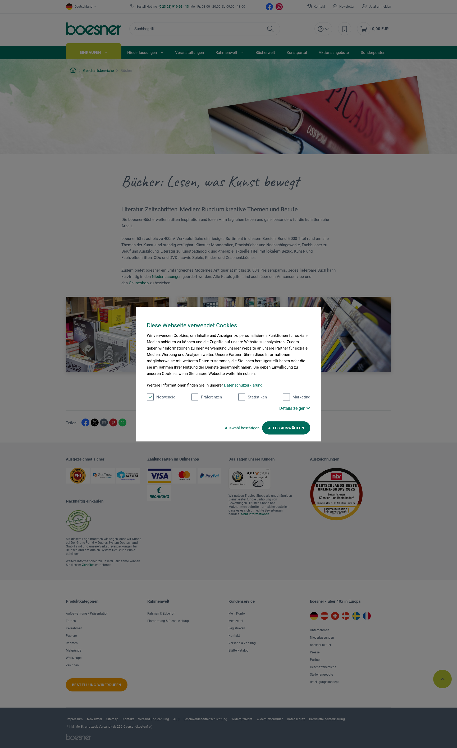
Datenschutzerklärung (243, 385)
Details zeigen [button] (293, 408)
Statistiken (257, 396)
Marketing (301, 396)
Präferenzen (211, 396)
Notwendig (165, 396)
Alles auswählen (286, 428)
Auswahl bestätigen (242, 427)
